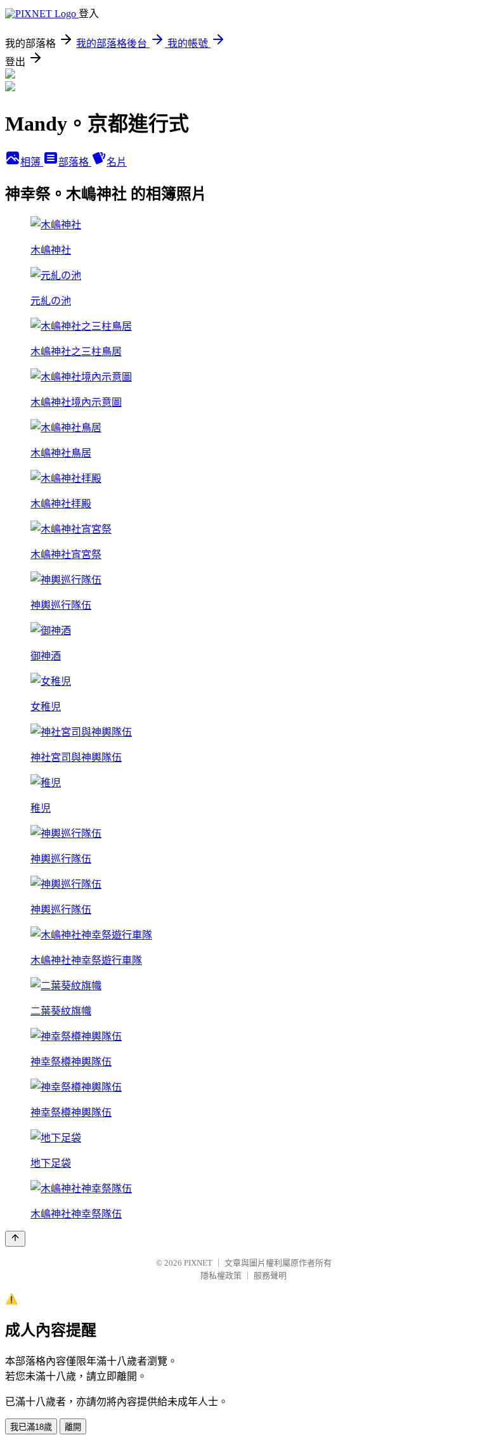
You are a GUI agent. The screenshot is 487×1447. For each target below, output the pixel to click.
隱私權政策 (221, 1275)
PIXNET (198, 1263)
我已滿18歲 (31, 1427)
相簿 (31, 162)
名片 (117, 162)
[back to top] (15, 1239)
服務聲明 (270, 1275)
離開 (73, 1427)
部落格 (74, 162)
